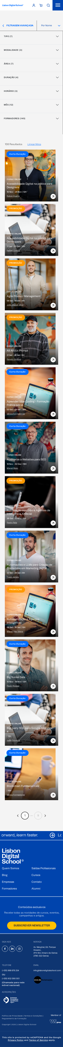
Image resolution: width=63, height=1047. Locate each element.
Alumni (36, 888)
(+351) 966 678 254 (10, 970)
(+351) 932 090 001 (11, 979)
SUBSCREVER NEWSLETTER (32, 925)
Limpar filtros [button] (34, 144)
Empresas (8, 882)
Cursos (36, 875)
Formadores (9, 888)
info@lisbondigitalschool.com (47, 970)
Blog (4, 875)
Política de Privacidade (12, 1016)
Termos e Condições (33, 1016)
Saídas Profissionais (44, 868)
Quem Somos (10, 868)
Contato (37, 882)
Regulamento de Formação (14, 1018)
